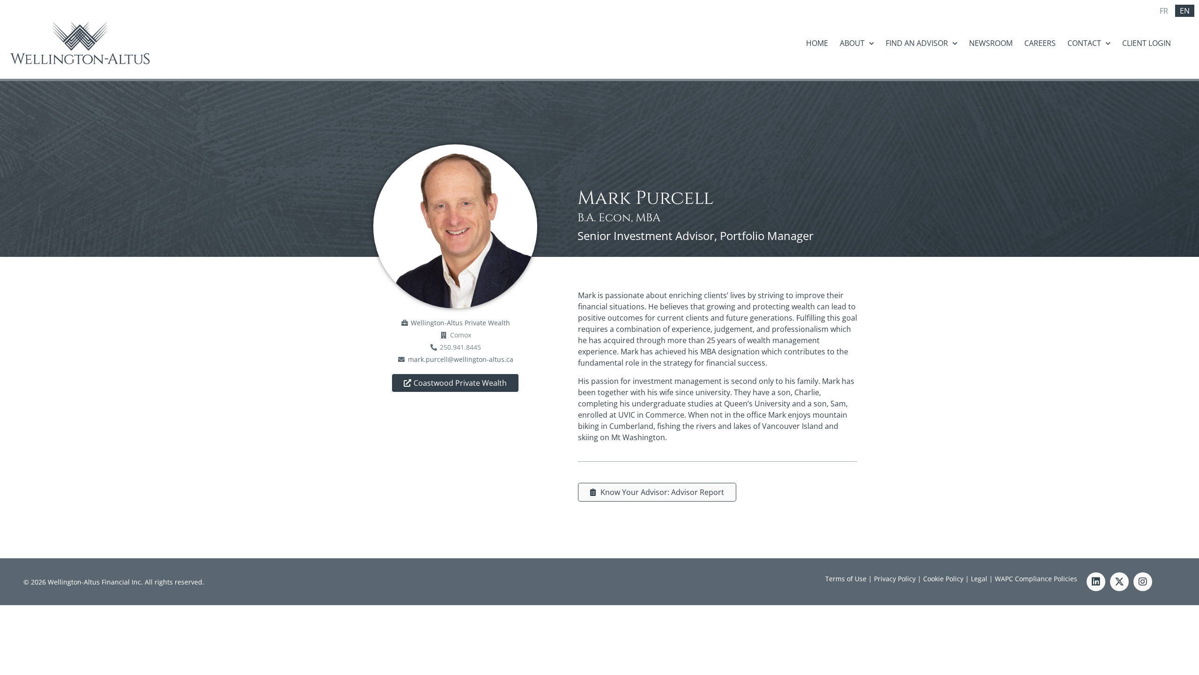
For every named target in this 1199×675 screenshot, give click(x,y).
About (852, 43)
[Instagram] (1142, 581)
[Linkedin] (1096, 581)
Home (817, 43)
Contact (1084, 43)
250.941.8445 (460, 347)
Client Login (1146, 43)
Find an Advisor (917, 43)
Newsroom (991, 43)
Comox (460, 334)
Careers (1040, 43)
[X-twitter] (1119, 581)
